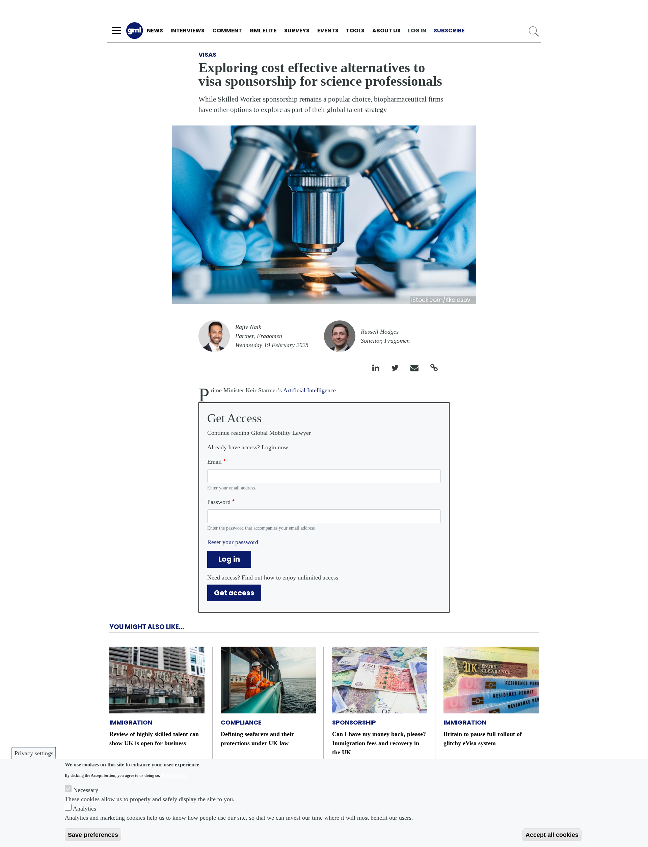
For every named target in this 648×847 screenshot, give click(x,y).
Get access (234, 593)
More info (174, 774)
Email (214, 461)
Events (328, 30)
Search (534, 31)
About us (386, 30)
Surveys (296, 30)
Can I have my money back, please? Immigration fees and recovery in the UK (379, 743)
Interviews (187, 30)
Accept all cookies (551, 834)
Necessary (85, 790)
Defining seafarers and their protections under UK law (257, 738)
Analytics (84, 808)
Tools (355, 30)
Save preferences (93, 834)
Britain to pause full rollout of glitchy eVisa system (482, 738)
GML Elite (263, 30)
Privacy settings (34, 753)
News (155, 30)
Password (219, 502)
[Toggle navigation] (116, 30)
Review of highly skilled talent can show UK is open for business (154, 738)
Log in (417, 30)
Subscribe (449, 30)
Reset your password (232, 542)
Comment (227, 30)
